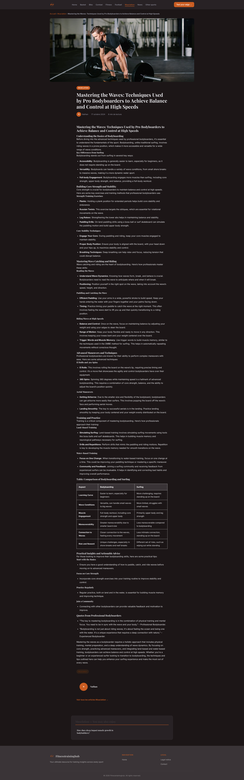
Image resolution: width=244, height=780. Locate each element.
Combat (99, 4)
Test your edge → (184, 4)
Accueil (53, 14)
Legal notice (166, 760)
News (140, 4)
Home (74, 4)
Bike (91, 4)
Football (118, 4)
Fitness (109, 4)
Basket (83, 4)
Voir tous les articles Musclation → (92, 699)
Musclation (129, 4)
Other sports (151, 4)
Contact (164, 764)
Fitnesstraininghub (67, 756)
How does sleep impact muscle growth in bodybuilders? (95, 731)
